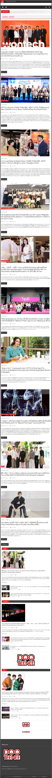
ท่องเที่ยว (4, 620)
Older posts (5, 544)
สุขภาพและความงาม (5, 45)
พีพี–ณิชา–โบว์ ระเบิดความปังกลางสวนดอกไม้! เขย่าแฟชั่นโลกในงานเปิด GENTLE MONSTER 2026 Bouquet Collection (25, 474)
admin (13, 574)
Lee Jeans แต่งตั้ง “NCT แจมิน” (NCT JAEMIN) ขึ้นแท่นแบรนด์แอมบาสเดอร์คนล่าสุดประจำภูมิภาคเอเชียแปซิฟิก (24, 523)
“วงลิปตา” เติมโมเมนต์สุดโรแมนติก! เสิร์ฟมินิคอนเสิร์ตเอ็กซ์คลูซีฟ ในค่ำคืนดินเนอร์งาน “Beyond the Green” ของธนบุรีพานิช (26, 422)
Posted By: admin (5, 58)
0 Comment (13, 58)
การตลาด (3, 312)
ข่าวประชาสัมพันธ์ (5, 100)
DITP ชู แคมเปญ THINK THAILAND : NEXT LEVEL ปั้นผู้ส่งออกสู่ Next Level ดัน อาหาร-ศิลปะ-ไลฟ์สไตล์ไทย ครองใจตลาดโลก (25, 108)
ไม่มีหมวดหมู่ (12, 208)
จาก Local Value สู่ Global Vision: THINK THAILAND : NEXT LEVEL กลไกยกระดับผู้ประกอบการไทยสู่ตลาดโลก (23, 162)
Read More (4, 582)
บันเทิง (3, 466)
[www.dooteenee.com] (2, 7)
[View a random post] (49, 7)
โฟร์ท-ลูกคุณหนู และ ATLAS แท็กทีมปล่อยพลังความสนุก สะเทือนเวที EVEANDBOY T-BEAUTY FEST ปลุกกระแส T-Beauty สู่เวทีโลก (25, 320)
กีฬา (3, 689)
